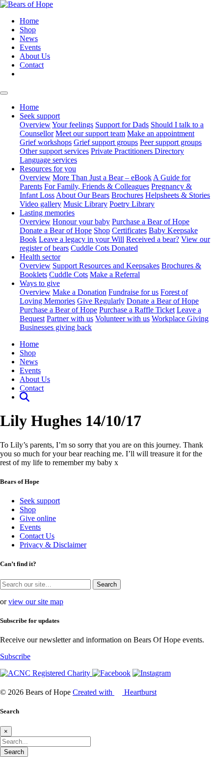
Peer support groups (171, 142)
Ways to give (40, 283)
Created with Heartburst (115, 692)
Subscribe (15, 656)
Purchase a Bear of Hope (150, 221)
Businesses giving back (56, 327)
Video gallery (40, 204)
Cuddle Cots (68, 274)
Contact (32, 65)
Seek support (40, 116)
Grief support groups (106, 142)
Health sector (40, 257)
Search (14, 752)
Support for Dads (122, 124)
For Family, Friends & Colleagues (96, 186)
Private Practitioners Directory (137, 151)
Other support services (54, 151)
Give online (38, 518)
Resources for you (48, 169)
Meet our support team (90, 133)
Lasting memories (47, 213)
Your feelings (72, 124)
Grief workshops (46, 142)
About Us (35, 56)
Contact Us (37, 536)
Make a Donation (79, 292)
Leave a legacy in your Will (81, 239)
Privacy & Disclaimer (53, 545)
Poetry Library (132, 204)
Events (30, 47)
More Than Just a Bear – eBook (102, 177)
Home (29, 21)
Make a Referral (115, 274)
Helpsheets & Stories (177, 195)
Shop (28, 29)
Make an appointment (160, 133)
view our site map (35, 601)
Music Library (85, 204)
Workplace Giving (180, 318)
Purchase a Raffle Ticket (137, 310)
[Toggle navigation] (4, 93)
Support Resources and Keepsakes (106, 265)
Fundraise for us (133, 292)
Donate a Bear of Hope (56, 230)
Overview (35, 124)
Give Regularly (101, 301)
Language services (48, 160)
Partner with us (70, 318)
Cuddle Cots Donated (104, 248)
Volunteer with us (122, 318)
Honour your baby (81, 221)
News (29, 38)
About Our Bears (82, 195)
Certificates (129, 230)
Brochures (127, 195)
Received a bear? (152, 239)
